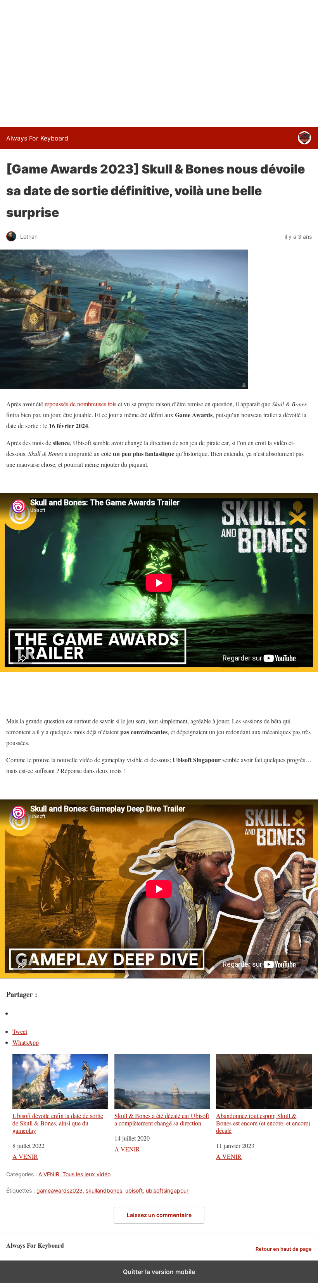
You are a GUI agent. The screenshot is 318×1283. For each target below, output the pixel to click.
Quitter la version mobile (159, 1272)
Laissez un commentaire (159, 1215)
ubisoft (134, 1190)
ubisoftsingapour (167, 1190)
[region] (159, 62)
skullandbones (104, 1190)
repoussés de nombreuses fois (80, 404)
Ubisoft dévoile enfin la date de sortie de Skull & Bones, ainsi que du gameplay (57, 1122)
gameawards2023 (59, 1190)
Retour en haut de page (284, 1249)
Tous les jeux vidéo (86, 1174)
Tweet (19, 1031)
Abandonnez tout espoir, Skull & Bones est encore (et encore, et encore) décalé (263, 1122)
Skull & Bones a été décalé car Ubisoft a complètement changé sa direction (161, 1119)
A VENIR (25, 1156)
